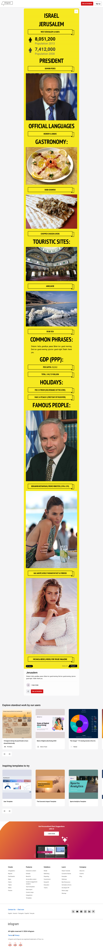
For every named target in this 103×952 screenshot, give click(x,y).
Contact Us (11, 909)
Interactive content (31, 870)
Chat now (21, 909)
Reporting (46, 876)
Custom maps (30, 892)
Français (32, 913)
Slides (9, 887)
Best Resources (66, 882)
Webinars (64, 879)
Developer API (65, 887)
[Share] (28, 691)
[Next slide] (9, 754)
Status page (65, 890)
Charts (10, 882)
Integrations (29, 895)
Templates (29, 898)
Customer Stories (66, 873)
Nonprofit (46, 882)
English (10, 913)
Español (27, 913)
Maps (9, 879)
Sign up (98, 4)
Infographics (11, 870)
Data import (29, 889)
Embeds (28, 873)
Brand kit (28, 876)
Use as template (87, 3)
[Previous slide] (5, 754)
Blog (80, 876)
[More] (76, 11)
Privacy (16, 935)
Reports (10, 873)
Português (21, 913)
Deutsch (15, 913)
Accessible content (31, 879)
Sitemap (64, 893)
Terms (10, 935)
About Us (81, 870)
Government (47, 879)
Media (45, 870)
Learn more (51, 833)
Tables (10, 885)
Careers (81, 873)
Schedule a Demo (66, 885)
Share (29, 666)
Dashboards (11, 876)
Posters (10, 890)
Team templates (30, 886)
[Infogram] (7, 3)
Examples (64, 876)
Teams (46, 887)
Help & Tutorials (66, 870)
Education (46, 885)
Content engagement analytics (31, 883)
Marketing (46, 873)
